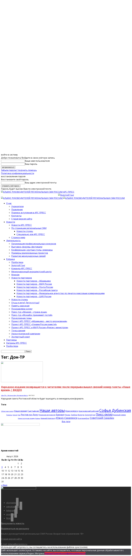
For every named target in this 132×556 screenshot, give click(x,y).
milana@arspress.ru (17, 544)
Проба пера (17, 262)
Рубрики (10, 259)
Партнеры (11, 339)
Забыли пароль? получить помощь (19, 170)
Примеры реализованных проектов (29, 253)
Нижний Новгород (48, 418)
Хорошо (48, 553)
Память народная (20, 305)
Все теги (66, 421)
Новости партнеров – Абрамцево (33, 280)
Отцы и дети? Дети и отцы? (25, 302)
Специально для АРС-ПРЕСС (30, 234)
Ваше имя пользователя (37, 160)
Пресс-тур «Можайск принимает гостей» (31, 315)
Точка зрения (18, 330)
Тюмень (9, 415)
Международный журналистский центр (31, 271)
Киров (15, 415)
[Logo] (32, 198)
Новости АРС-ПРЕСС (21, 225)
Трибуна (74, 415)
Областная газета (7, 411)
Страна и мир (18, 237)
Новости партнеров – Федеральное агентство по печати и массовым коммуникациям (60, 293)
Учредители (17, 206)
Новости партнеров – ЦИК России (33, 296)
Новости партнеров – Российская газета (36, 290)
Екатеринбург (83, 418)
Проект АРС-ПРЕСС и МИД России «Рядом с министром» (39, 327)
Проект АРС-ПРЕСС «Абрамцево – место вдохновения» (39, 321)
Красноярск (71, 410)
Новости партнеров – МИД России (34, 284)
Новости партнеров (21, 277)
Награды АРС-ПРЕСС (16, 343)
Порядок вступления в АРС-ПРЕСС (28, 212)
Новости (10, 222)
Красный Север (119, 415)
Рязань (67, 415)
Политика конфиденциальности (17, 173)
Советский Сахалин (102, 418)
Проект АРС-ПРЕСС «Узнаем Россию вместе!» (34, 324)
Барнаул (60, 414)
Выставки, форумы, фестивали (26, 246)
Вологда (81, 415)
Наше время (20, 410)
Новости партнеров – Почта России (34, 287)
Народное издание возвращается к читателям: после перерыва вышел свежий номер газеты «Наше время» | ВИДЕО (65, 388)
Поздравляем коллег (21, 308)
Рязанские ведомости (47, 415)
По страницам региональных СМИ (29, 228)
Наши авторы (52, 410)
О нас (9, 203)
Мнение (15, 274)
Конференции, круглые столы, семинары (32, 249)
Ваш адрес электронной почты (40, 182)
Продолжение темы (21, 318)
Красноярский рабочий (89, 411)
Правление (17, 209)
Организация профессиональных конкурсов (33, 243)
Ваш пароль (31, 164)
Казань (37, 418)
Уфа (19, 415)
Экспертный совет (20, 336)
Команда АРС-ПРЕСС (21, 268)
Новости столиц (24, 231)
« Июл (4, 485)
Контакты (16, 215)
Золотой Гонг (18, 265)
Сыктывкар (33, 411)
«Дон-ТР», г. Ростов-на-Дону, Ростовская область (14, 395)
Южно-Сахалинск (66, 418)
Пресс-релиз (104, 414)
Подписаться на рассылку (15, 528)
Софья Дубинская (115, 410)
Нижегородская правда (26, 418)
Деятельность (13, 240)
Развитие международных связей (28, 256)
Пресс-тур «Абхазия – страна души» (29, 312)
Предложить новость (12, 523)
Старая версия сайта (21, 218)
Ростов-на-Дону (29, 414)
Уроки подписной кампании (25, 333)
